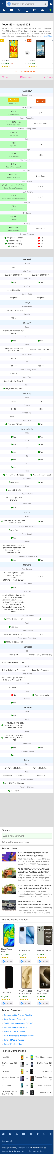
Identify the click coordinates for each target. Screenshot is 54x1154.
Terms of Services (36, 1151)
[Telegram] (37, 1134)
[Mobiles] (27, 10)
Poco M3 (5, 60)
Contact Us (6, 1151)
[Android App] (50, 1134)
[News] (11, 10)
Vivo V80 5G (6, 992)
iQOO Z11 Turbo (25, 950)
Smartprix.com (23, 1148)
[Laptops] (35, 10)
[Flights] (19, 10)
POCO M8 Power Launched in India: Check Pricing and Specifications (34, 887)
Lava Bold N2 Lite (44, 950)
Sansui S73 (32, 60)
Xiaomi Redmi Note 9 (6, 950)
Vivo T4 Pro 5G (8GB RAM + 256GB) (43, 992)
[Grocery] (50, 10)
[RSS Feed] (44, 1134)
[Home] (4, 10)
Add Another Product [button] (27, 71)
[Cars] (42, 10)
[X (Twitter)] (16, 1134)
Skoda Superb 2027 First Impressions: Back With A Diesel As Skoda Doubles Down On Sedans (34, 903)
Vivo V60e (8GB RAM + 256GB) (25, 992)
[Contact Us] (3, 1134)
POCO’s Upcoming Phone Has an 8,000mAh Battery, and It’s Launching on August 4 (33, 854)
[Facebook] (10, 1134)
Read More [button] (48, 36)
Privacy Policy (19, 1151)
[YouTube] (23, 1134)
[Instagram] (30, 1134)
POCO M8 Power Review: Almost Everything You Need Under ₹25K (33, 870)
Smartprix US (7, 1141)
